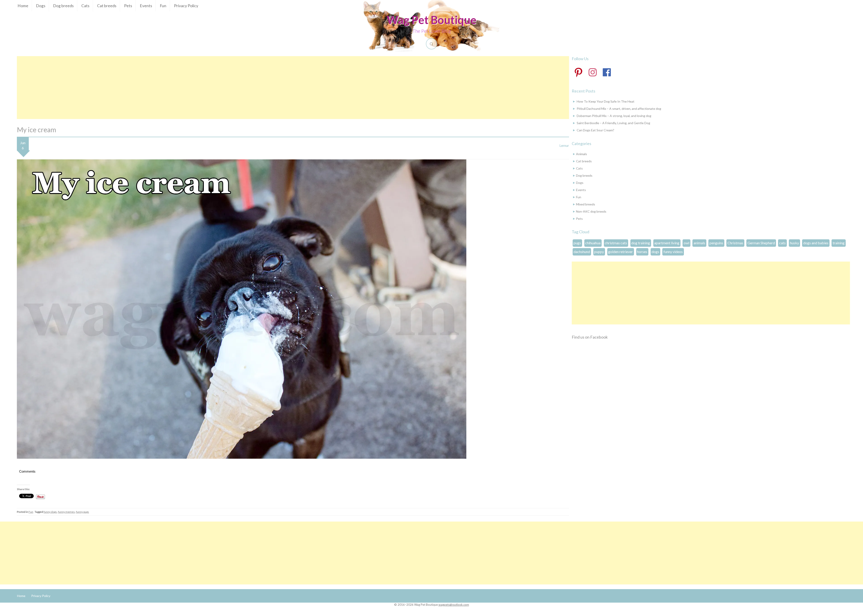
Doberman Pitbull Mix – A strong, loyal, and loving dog (614, 116)
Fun (163, 5)
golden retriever (620, 251)
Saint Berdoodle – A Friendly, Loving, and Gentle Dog (613, 123)
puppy (599, 251)
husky (794, 243)
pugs (577, 243)
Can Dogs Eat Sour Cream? (595, 130)
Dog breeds (63, 5)
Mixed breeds (585, 204)
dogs (655, 251)
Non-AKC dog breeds (591, 211)
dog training (640, 243)
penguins (716, 243)
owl (686, 243)
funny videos (673, 251)
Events (146, 5)
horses (642, 251)
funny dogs (50, 511)
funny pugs (82, 511)
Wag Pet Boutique (431, 19)
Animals (581, 154)
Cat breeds (106, 5)
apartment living (666, 243)
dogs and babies (815, 243)
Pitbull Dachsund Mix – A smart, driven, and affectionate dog (619, 108)
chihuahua (593, 243)
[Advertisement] (293, 87)
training (839, 243)
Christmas (735, 243)
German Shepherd (761, 243)
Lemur (564, 145)
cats (782, 243)
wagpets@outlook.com (453, 604)
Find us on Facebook (590, 337)
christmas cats (616, 243)
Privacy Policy (186, 5)
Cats (85, 5)
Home (23, 5)
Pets (128, 5)
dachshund (582, 251)
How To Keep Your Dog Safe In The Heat (605, 101)
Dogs (40, 5)
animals (699, 243)
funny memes (66, 511)
